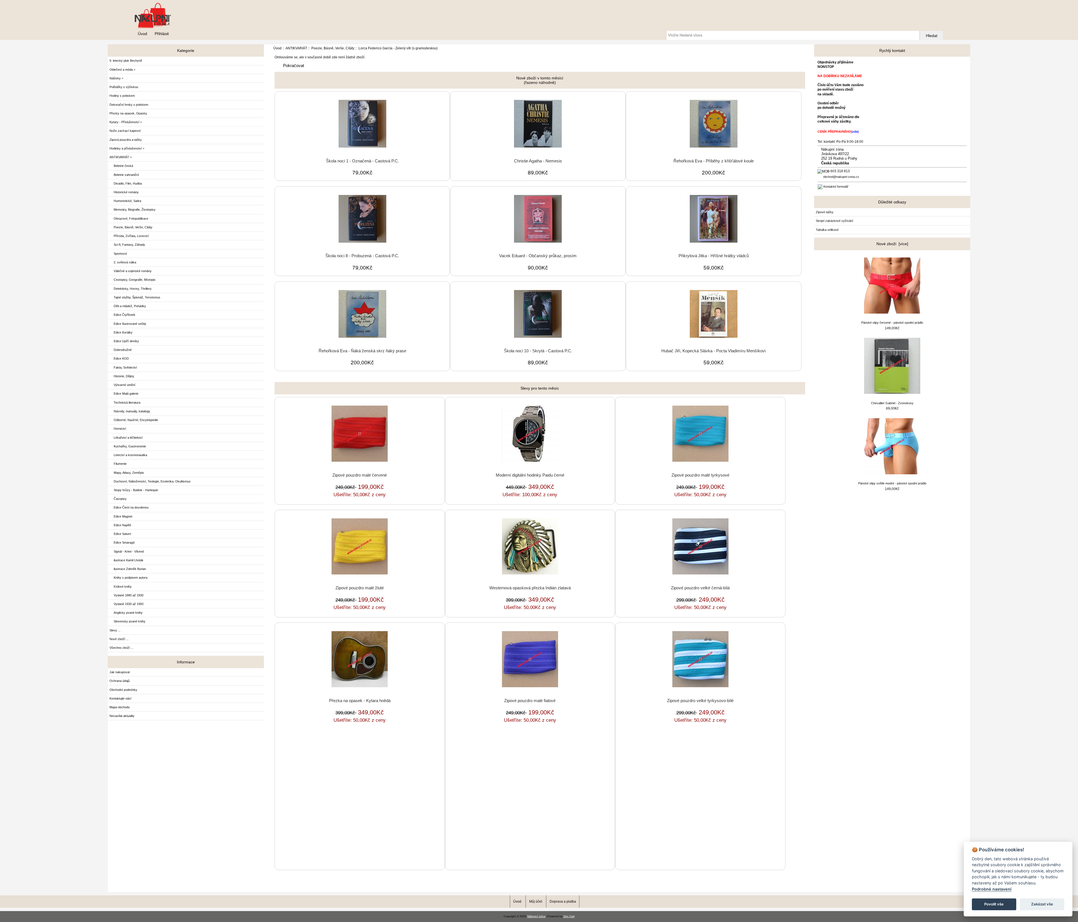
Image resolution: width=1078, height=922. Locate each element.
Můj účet (535, 901)
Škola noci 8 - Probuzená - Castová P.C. (362, 256)
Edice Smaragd (121, 542)
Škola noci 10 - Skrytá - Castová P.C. (538, 351)
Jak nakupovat (119, 672)
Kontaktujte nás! (120, 698)
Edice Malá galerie (123, 393)
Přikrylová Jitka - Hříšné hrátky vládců (714, 256)
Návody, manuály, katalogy (129, 411)
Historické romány (124, 192)
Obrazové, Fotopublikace (128, 218)
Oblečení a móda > (122, 69)
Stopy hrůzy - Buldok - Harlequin (133, 490)
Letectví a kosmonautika (128, 455)
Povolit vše (994, 904)
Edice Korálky (121, 332)
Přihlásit (162, 33)
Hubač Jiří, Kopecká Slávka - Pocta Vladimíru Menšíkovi (713, 351)
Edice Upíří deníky (124, 341)
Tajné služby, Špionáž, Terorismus (134, 297)
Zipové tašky (824, 212)
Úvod (142, 33)
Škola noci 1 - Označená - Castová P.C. (362, 161)
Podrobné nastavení (991, 889)
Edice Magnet (120, 516)
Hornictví (117, 428)
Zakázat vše (1042, 904)
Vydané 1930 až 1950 (126, 604)
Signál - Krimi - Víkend (126, 551)
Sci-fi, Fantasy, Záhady (127, 244)
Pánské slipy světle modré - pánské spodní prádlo (892, 483)
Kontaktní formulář (835, 186)
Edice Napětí (120, 525)
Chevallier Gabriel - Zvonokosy (892, 403)
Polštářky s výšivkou (123, 87)
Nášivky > (116, 78)
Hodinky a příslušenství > (126, 148)
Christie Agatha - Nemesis (538, 161)
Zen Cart (569, 916)
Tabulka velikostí (827, 229)
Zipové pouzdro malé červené (359, 475)
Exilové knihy (120, 586)
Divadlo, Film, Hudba (125, 183)
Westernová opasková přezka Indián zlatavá (530, 588)
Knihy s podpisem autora (128, 577)
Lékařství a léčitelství (126, 437)
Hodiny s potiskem (122, 95)
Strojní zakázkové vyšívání (834, 220)
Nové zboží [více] (892, 244)
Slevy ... (114, 630)
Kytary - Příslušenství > (125, 122)
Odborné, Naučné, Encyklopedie (133, 420)
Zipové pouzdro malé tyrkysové (700, 475)
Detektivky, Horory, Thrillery (130, 288)
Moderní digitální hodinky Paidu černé (530, 475)
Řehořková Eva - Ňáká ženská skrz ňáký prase (362, 351)
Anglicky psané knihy (126, 612)
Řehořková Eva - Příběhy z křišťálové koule (713, 161)
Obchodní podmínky (123, 689)
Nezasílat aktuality (121, 716)
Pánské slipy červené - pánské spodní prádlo (892, 322)
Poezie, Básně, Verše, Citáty (332, 48)
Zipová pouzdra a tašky (125, 139)
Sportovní (118, 253)
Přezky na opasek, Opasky (128, 113)
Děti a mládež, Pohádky (127, 306)
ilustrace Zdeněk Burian (127, 569)
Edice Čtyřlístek (122, 314)
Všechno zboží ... (121, 647)
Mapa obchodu (119, 707)
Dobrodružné (120, 349)
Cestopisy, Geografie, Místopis (132, 279)
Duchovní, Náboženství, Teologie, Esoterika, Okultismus (150, 481)
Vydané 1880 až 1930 (126, 595)
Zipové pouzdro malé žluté (359, 588)
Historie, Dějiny (121, 376)
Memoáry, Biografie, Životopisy (132, 209)
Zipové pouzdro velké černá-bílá (700, 588)
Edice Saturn (120, 533)
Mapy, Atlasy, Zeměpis (126, 472)
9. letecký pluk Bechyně (125, 60)
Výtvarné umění (122, 385)
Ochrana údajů (119, 680)
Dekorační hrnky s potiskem (128, 104)
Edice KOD (119, 358)
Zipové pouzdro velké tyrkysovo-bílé (700, 700)
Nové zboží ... (119, 639)
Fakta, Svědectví (123, 367)
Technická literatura (124, 402)
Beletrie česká (121, 165)
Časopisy (118, 498)
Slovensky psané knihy (127, 621)
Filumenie (118, 463)
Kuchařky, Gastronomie (127, 446)
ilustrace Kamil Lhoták (126, 560)
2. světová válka (122, 262)
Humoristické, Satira (125, 201)
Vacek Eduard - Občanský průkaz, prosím (538, 256)
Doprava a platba (563, 901)
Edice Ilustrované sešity (127, 323)
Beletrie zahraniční (124, 174)
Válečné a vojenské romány (130, 271)
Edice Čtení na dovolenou (129, 507)
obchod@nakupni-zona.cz (841, 176)
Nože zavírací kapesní (125, 130)
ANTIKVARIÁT (296, 48)
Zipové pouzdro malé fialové (530, 700)
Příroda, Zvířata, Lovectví (129, 236)
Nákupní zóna (536, 916)
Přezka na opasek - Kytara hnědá (359, 700)
